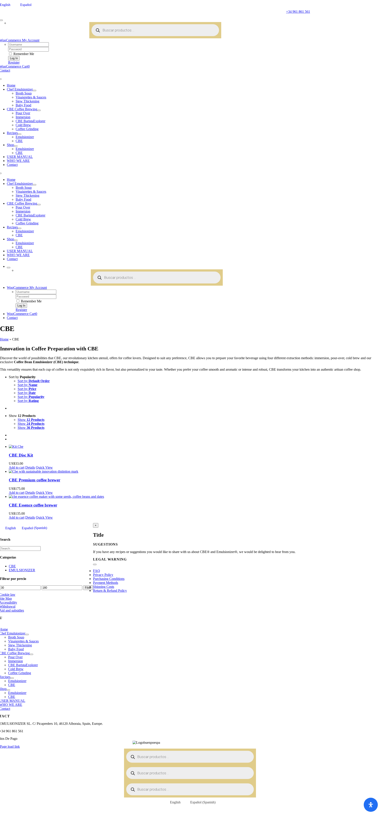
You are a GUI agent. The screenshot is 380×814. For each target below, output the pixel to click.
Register (14, 62)
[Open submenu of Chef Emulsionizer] (34, 90)
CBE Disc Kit (21, 455)
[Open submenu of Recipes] (19, 134)
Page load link (10, 746)
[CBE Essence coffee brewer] (194, 497)
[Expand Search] (8, 267)
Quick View (44, 467)
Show (31, 420)
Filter (88, 587)
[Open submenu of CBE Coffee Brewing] (39, 110)
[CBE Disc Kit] (194, 447)
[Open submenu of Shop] (16, 146)
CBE (12, 566)
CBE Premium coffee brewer (34, 480)
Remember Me (23, 54)
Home (4, 339)
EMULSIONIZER (22, 570)
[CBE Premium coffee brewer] (194, 472)
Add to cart (16, 467)
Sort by (34, 381)
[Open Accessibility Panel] (371, 805)
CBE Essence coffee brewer (33, 505)
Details (30, 467)
